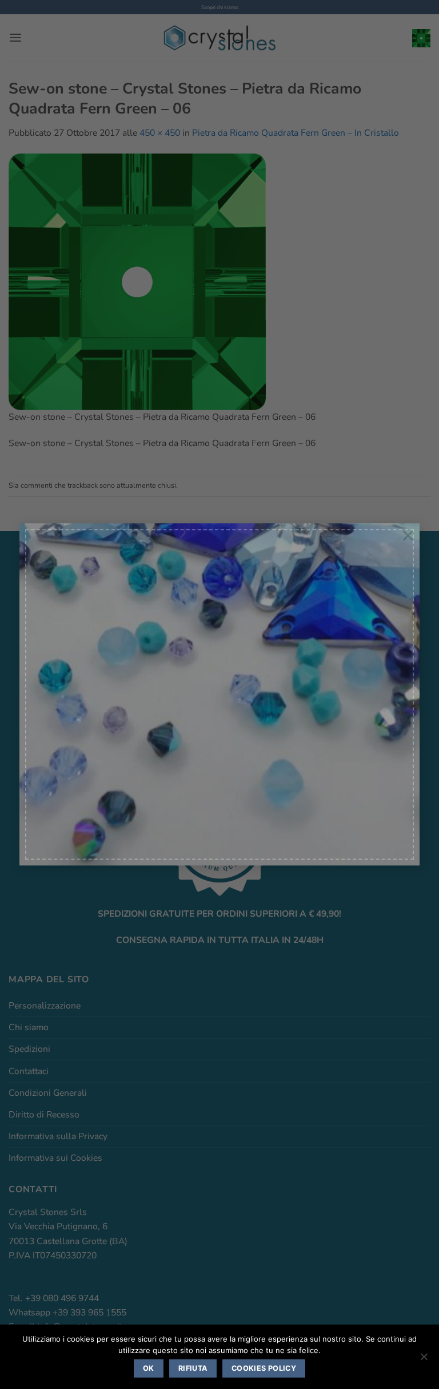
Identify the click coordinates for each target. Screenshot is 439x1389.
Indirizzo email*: (88, 718)
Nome (70, 662)
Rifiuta (192, 1368)
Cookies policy (264, 1368)
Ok (148, 1368)
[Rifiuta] (423, 1360)
